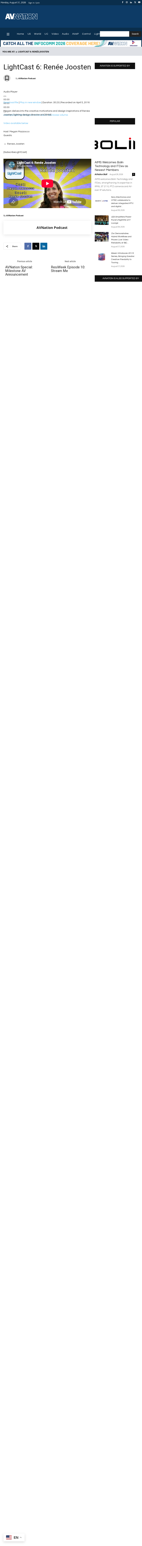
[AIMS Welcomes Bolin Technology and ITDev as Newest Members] (115, 143)
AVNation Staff (101, 174)
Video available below (15, 123)
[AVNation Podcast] (20, 228)
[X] (135, 3)
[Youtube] (139, 3)
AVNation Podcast (27, 78)
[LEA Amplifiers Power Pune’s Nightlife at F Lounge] (102, 220)
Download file (10, 102)
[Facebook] (123, 3)
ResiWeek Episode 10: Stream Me (68, 269)
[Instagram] (127, 3)
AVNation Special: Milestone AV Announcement (19, 270)
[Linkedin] (131, 3)
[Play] (4, 96)
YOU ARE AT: (8, 51)
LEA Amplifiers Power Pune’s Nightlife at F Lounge (121, 220)
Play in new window (30, 102)
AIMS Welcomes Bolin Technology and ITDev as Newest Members (111, 166)
